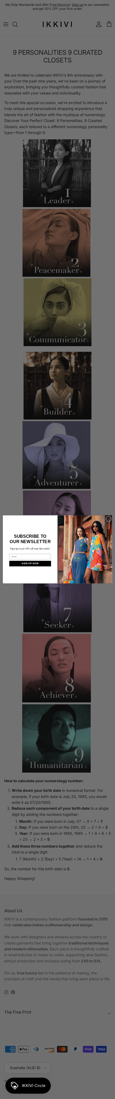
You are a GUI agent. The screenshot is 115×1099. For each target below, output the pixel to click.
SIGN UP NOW (30, 564)
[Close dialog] (108, 518)
